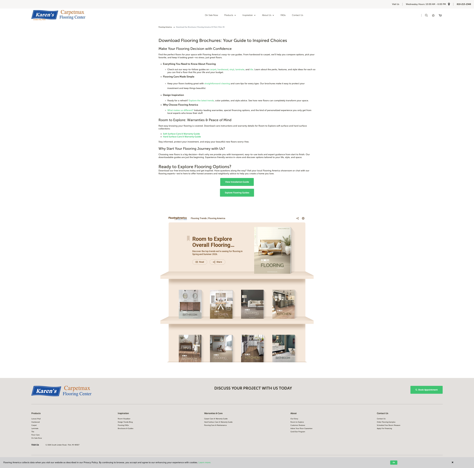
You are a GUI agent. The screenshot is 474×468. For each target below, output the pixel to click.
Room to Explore (297, 422)
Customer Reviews (297, 425)
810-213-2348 (464, 4)
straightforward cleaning (217, 83)
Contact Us (297, 15)
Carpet (34, 425)
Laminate (34, 428)
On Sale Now (211, 15)
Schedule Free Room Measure (388, 425)
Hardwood (35, 422)
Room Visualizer (124, 419)
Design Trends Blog (125, 422)
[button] (426, 15)
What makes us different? (180, 110)
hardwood (222, 69)
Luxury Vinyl (36, 419)
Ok (394, 462)
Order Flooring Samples (386, 422)
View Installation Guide (237, 182)
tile (251, 69)
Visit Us (395, 4)
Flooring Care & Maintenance (215, 425)
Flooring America (165, 27)
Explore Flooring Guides (237, 192)
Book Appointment (428, 389)
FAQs (283, 15)
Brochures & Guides (125, 428)
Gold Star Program (297, 432)
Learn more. (204, 462)
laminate (239, 69)
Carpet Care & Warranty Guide (216, 419)
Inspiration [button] (247, 15)
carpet (213, 69)
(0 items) (440, 15)
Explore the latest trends (201, 100)
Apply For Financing (384, 428)
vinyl (231, 69)
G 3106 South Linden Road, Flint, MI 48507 (62, 445)
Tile (32, 432)
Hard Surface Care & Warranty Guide (218, 422)
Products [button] (228, 15)
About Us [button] (266, 15)
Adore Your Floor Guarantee (301, 428)
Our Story (294, 419)
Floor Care (35, 435)
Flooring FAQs (123, 425)
